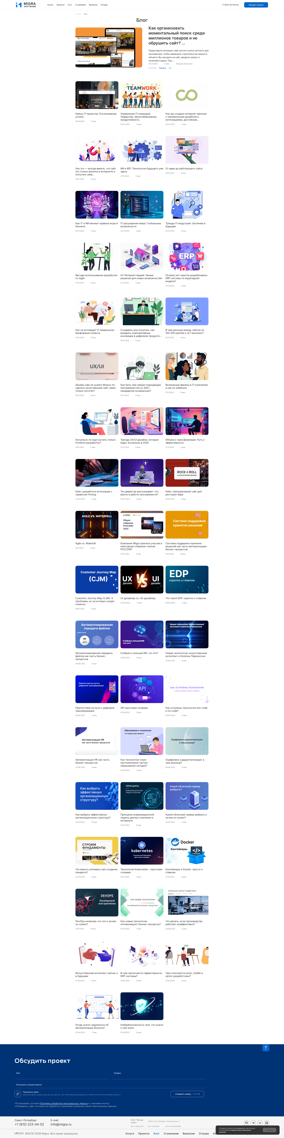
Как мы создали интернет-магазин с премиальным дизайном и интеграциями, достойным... (186, 116)
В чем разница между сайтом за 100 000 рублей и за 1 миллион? (185, 331)
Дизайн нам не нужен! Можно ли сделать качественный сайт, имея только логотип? (95, 387)
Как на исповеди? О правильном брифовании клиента (94, 331)
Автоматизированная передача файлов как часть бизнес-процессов (93, 656)
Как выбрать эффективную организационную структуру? (93, 816)
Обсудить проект (256, 5)
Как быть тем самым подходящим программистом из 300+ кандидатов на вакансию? (140, 387)
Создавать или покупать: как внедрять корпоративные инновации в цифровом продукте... (141, 333)
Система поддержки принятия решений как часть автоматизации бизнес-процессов (186, 546)
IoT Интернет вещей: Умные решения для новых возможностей (141, 277)
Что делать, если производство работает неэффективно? (184, 923)
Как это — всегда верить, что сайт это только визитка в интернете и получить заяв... (95, 171)
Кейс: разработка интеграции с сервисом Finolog (93, 493)
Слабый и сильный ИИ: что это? (139, 653)
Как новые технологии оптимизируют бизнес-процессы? (140, 923)
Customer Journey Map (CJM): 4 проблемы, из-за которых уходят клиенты (94, 601)
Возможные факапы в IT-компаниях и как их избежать (187, 386)
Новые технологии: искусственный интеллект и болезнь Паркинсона (186, 655)
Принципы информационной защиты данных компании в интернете (137, 817)
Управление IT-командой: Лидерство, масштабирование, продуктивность (138, 116)
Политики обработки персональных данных (64, 1103)
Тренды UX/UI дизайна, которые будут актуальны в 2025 (139, 441)
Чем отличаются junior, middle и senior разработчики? (184, 975)
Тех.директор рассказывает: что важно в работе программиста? (139, 493)
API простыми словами (134, 707)
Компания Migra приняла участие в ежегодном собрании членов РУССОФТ (141, 546)
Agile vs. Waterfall (85, 543)
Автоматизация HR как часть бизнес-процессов (92, 761)
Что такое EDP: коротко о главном (186, 598)
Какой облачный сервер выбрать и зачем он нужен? (186, 816)
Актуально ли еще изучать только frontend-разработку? (95, 441)
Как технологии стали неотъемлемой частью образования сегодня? (134, 762)
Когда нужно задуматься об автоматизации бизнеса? (91, 1026)
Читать (162, 68)
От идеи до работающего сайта (184, 168)
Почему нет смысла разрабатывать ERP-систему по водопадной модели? (186, 278)
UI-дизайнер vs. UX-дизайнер (137, 598)
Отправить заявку (183, 1094)
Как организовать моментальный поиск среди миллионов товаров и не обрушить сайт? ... (177, 35)
